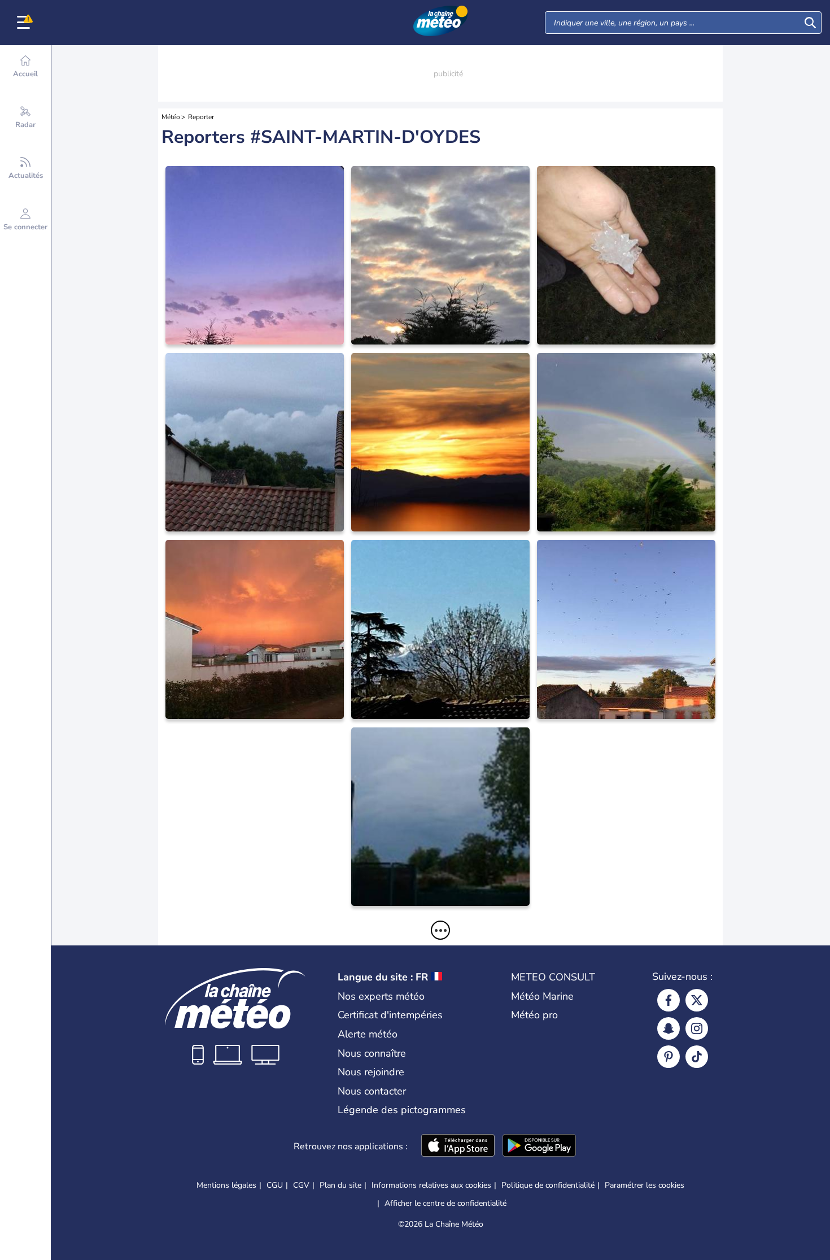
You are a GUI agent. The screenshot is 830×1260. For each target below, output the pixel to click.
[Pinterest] (668, 1056)
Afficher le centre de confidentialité (445, 1203)
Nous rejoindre (371, 1072)
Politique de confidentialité (548, 1185)
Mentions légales (226, 1185)
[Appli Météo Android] (539, 1146)
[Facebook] (668, 1000)
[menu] (25, 23)
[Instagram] (696, 1028)
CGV (301, 1185)
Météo (170, 116)
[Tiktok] (696, 1056)
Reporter (201, 116)
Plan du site (340, 1185)
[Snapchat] (668, 1028)
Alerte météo (367, 1034)
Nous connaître (372, 1053)
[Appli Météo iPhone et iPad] (458, 1146)
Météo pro (534, 1015)
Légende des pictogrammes (402, 1110)
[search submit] (810, 22)
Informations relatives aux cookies (431, 1185)
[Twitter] (696, 1000)
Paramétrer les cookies (644, 1185)
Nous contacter (372, 1091)
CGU (275, 1185)
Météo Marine (542, 996)
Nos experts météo (381, 996)
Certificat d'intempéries (390, 1015)
